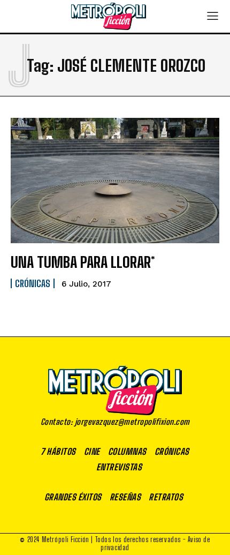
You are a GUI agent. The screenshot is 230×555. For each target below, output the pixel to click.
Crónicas (32, 283)
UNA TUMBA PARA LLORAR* (83, 262)
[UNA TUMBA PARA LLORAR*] (115, 180)
